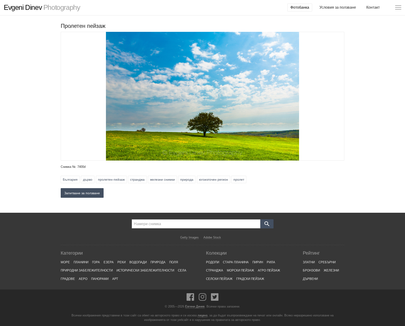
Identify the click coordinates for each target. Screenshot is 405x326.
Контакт (373, 7)
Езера (109, 262)
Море (65, 262)
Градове (68, 279)
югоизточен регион (213, 179)
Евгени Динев (195, 306)
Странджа (214, 270)
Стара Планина (236, 262)
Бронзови (311, 270)
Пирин (257, 262)
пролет (238, 179)
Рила (271, 262)
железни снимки (162, 179)
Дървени (310, 279)
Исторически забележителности (145, 270)
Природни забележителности (87, 270)
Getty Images (189, 237)
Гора (96, 262)
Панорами (100, 279)
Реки (121, 262)
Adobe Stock (212, 237)
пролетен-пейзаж (111, 179)
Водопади (138, 262)
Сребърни (327, 262)
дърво (87, 179)
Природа (157, 262)
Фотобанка (299, 7)
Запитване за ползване (82, 193)
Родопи (212, 262)
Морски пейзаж (240, 270)
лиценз (202, 315)
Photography (42, 7)
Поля (173, 262)
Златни (309, 262)
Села (182, 270)
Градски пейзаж (250, 279)
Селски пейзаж (219, 279)
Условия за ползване (337, 7)
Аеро (83, 279)
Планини (81, 262)
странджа (137, 179)
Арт (115, 279)
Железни (331, 270)
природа (186, 179)
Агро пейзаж (269, 270)
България (70, 179)
